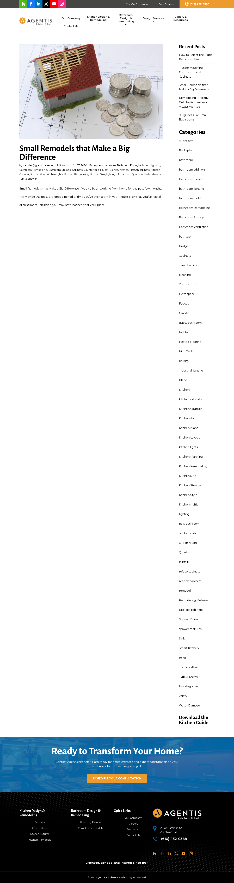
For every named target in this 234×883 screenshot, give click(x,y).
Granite (114, 169)
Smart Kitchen (189, 648)
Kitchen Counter (190, 408)
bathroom (110, 165)
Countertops (91, 169)
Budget (184, 246)
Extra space (187, 294)
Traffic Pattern (189, 667)
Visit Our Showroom (137, 4)
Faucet (104, 169)
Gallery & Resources (180, 18)
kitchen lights (55, 174)
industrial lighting (191, 370)
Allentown (186, 141)
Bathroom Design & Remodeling (126, 18)
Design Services (153, 18)
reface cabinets (189, 571)
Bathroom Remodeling (33, 169)
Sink (182, 638)
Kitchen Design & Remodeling (98, 18)
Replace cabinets (190, 609)
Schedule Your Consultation (117, 778)
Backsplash (96, 165)
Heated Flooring (190, 341)
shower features (190, 629)
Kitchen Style (188, 495)
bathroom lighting (149, 165)
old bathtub (124, 174)
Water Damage (189, 705)
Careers (133, 823)
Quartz (136, 174)
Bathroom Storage (59, 169)
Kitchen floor (38, 174)
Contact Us (71, 26)
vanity (183, 696)
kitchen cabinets (140, 169)
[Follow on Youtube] (54, 4)
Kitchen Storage (190, 485)
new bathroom (189, 523)
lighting (110, 174)
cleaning (185, 275)
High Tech (186, 351)
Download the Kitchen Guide (193, 720)
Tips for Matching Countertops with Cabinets (191, 72)
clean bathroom (190, 265)
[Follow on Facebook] (31, 4)
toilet (182, 657)
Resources (133, 829)
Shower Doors (188, 619)
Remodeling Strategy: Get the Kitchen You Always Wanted (194, 102)
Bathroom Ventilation (193, 227)
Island (183, 380)
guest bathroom (190, 322)
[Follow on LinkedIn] (38, 4)
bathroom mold (190, 198)
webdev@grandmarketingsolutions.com (47, 165)
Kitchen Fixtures (39, 833)
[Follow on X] (46, 4)
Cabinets (77, 169)
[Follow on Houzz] (23, 4)
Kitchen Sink (97, 174)
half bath (185, 332)
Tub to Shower (28, 178)
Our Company (70, 18)
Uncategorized (189, 686)
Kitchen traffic (188, 504)
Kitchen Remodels (40, 839)
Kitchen (124, 169)
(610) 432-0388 (199, 4)
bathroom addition (192, 169)
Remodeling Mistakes (193, 600)
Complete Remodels (90, 828)
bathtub (185, 236)
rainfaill (184, 562)
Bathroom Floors (127, 165)
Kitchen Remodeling (76, 174)
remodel (185, 590)
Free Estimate (166, 4)
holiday (184, 361)
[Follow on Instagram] (62, 4)
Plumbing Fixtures (90, 822)
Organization (188, 542)
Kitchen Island (189, 428)
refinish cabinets (151, 174)
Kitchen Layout (189, 437)
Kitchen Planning (191, 456)
